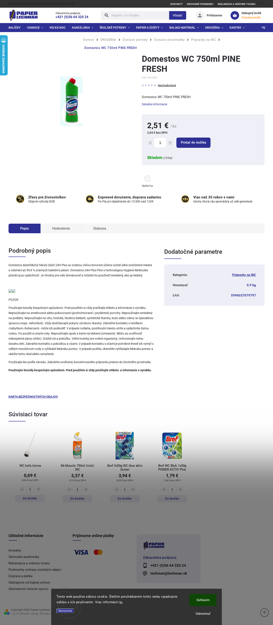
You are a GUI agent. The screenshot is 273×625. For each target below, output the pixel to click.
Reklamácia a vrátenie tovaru (236, 4)
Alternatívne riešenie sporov (28, 589)
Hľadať (177, 15)
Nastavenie (65, 610)
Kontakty (176, 4)
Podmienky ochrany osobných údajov (35, 570)
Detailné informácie (154, 104)
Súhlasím (203, 600)
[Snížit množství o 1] (22, 489)
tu (120, 602)
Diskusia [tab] (99, 228)
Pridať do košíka (193, 142)
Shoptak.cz (46, 613)
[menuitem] (16, 27)
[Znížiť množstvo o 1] (150, 143)
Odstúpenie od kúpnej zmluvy (29, 582)
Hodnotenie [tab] (61, 228)
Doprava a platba (20, 576)
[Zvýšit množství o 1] (38, 489)
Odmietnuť (203, 614)
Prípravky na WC (244, 275)
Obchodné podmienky (200, 4)
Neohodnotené (167, 85)
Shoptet (24, 613)
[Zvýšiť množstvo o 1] (170, 143)
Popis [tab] (24, 228)
